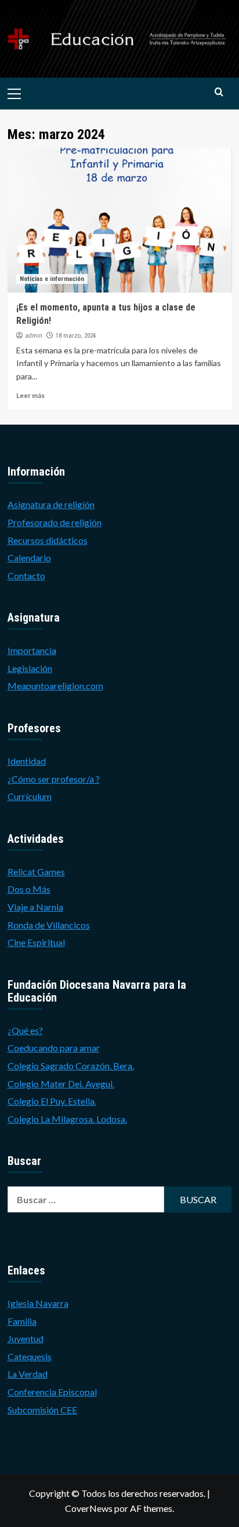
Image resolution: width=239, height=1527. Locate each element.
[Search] (219, 92)
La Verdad (28, 1373)
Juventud (26, 1338)
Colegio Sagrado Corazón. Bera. (71, 1065)
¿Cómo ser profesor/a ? (54, 778)
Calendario (29, 557)
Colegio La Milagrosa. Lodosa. (67, 1118)
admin (33, 335)
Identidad (27, 760)
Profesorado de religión (55, 522)
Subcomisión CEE (42, 1409)
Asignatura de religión (51, 504)
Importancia (32, 650)
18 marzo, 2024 (76, 335)
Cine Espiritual (36, 942)
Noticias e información (52, 279)
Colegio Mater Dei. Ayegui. (61, 1083)
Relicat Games (36, 871)
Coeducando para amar (54, 1047)
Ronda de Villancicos (49, 924)
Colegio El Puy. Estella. (52, 1100)
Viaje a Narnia (35, 906)
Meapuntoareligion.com (55, 685)
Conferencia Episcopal (52, 1391)
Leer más (30, 395)
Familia (22, 1321)
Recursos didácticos (48, 540)
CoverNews (89, 1508)
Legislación (30, 668)
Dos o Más (29, 888)
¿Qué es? (25, 1030)
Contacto (26, 575)
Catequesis (30, 1356)
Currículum (30, 796)
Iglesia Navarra (38, 1303)
